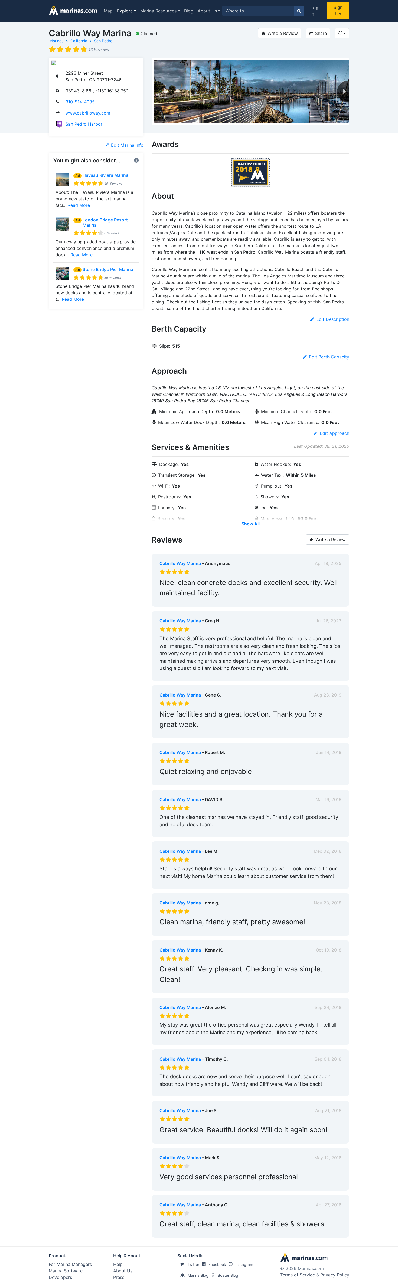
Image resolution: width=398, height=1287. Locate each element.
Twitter (193, 1264)
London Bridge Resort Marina (105, 222)
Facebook (217, 1264)
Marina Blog (198, 1275)
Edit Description (332, 319)
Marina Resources (158, 11)
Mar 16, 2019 (328, 799)
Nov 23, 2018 (327, 903)
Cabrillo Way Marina (180, 563)
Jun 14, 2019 (328, 752)
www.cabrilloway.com (88, 113)
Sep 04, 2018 (328, 1059)
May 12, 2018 (327, 1157)
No (211, 601)
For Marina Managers (70, 1264)
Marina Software (66, 1270)
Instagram (244, 1264)
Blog (188, 11)
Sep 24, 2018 (328, 1007)
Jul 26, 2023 (328, 620)
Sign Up (338, 11)
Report (334, 601)
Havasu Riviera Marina (105, 175)
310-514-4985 (80, 101)
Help (118, 1264)
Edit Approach (334, 433)
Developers (60, 1277)
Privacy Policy (334, 1275)
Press (118, 1277)
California (78, 40)
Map (108, 11)
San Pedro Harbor (84, 124)
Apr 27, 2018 (328, 1204)
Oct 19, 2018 (328, 950)
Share (321, 33)
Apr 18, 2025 (328, 563)
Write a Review (282, 33)
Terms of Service (297, 1275)
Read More (79, 205)
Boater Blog (228, 1275)
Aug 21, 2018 (328, 1110)
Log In (314, 11)
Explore (125, 11)
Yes (200, 601)
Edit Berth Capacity (329, 357)
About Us (207, 11)
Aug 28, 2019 (327, 695)
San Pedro (103, 40)
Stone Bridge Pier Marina (108, 269)
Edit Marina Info (127, 145)
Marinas (56, 40)
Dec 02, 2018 (327, 851)
